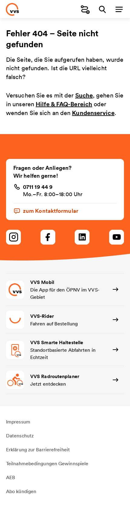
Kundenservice (93, 113)
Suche (84, 95)
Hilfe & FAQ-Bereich (64, 104)
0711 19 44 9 (38, 186)
